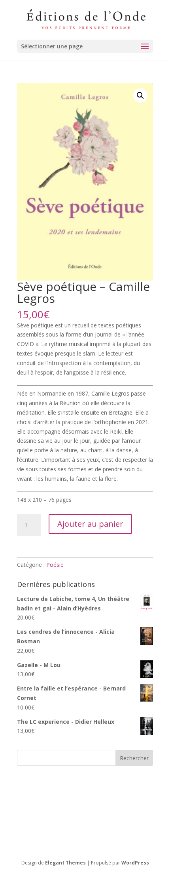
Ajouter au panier (90, 523)
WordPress (135, 862)
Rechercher (134, 758)
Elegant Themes (65, 862)
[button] (140, 95)
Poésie (55, 564)
